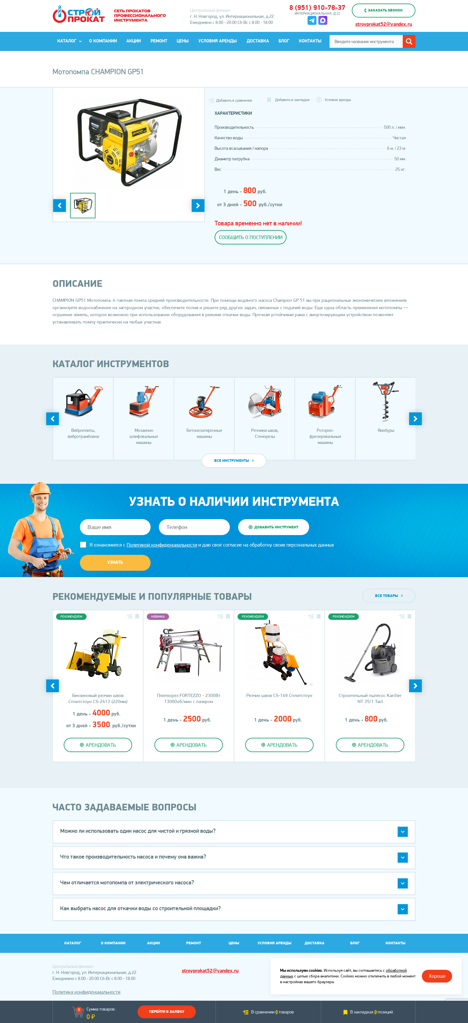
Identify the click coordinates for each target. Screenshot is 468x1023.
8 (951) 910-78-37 (317, 8)
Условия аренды (217, 41)
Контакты (310, 41)
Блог (284, 41)
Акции (133, 41)
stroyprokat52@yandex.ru (383, 24)
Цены (183, 41)
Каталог (66, 41)
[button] (234, 832)
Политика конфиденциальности (86, 992)
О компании (103, 41)
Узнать (115, 562)
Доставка (258, 41)
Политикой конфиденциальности (162, 545)
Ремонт (159, 41)
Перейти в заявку (166, 1012)
